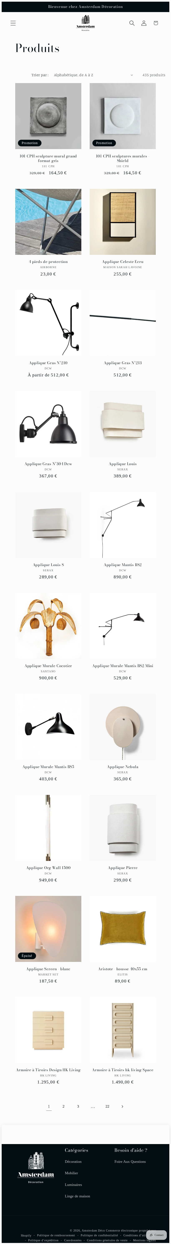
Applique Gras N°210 (48, 363)
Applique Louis (123, 464)
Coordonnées (73, 1240)
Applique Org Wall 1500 (48, 867)
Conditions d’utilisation (139, 1235)
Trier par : (40, 74)
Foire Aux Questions (130, 1161)
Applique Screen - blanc (48, 969)
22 (107, 1106)
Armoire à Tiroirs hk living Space (122, 1070)
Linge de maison (77, 1196)
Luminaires (73, 1185)
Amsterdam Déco (93, 1230)
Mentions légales (144, 1240)
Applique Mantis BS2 (123, 565)
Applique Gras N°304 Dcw (48, 464)
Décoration (73, 1161)
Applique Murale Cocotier (48, 666)
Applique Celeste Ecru (122, 261)
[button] (13, 23)
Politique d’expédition (43, 1240)
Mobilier (71, 1173)
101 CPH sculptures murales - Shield (123, 158)
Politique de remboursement (56, 1235)
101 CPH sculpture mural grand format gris (48, 158)
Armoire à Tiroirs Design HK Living (48, 1070)
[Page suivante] (122, 1106)
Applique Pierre (122, 867)
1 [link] (49, 1106)
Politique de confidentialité (99, 1235)
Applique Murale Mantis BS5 (48, 767)
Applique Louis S (48, 565)
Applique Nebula (122, 767)
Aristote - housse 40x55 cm (122, 969)
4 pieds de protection (48, 261)
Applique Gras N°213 (123, 363)
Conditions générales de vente (107, 1240)
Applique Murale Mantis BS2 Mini (122, 666)
